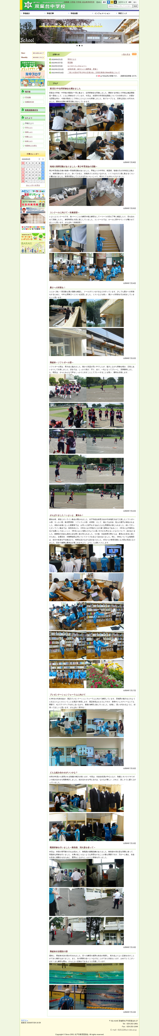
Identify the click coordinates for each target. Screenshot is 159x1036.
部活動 (70, 62)
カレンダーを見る (33, 185)
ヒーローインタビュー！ (77, 66)
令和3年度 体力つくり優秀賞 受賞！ (83, 69)
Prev (23, 31)
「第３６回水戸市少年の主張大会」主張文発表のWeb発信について (94, 72)
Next (136, 31)
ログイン (24, 1020)
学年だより (72, 59)
